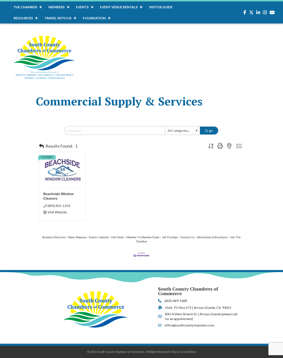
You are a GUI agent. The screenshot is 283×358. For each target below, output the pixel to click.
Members (56, 7)
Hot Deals (117, 237)
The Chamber (25, 7)
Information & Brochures (212, 237)
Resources (23, 18)
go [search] (211, 130)
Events (82, 7)
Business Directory (54, 237)
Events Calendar (99, 237)
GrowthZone (188, 351)
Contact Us (187, 237)
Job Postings (170, 237)
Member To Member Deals (142, 237)
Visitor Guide (161, 7)
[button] (41, 146)
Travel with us (57, 18)
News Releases (77, 237)
